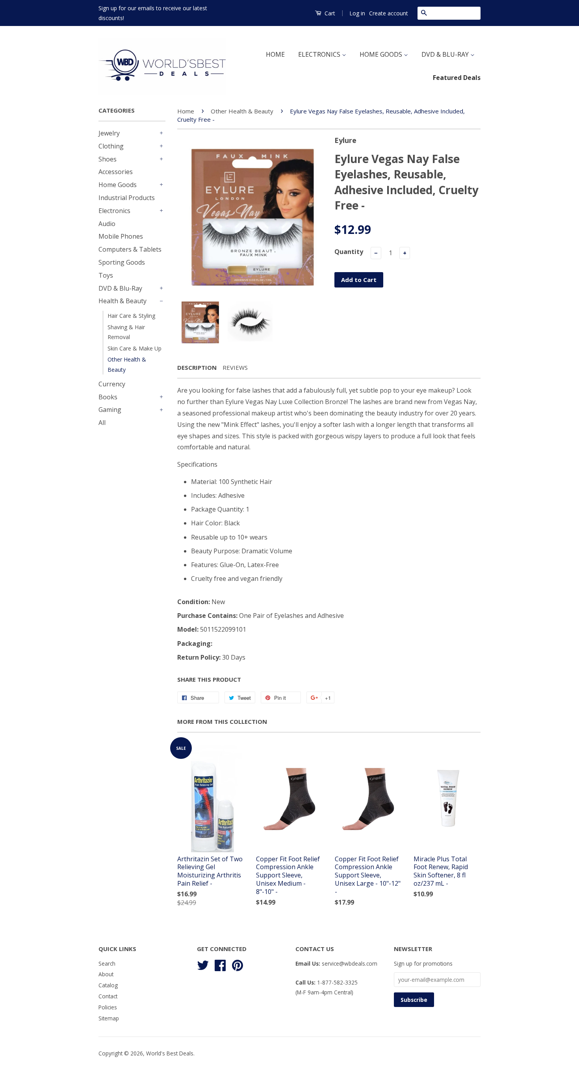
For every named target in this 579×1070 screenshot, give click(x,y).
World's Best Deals (169, 1053)
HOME (275, 54)
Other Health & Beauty (127, 364)
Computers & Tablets (129, 249)
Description (197, 367)
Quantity (348, 251)
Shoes (107, 159)
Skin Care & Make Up (134, 348)
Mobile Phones (120, 236)
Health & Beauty (122, 301)
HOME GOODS (382, 54)
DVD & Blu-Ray (120, 288)
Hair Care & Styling (131, 315)
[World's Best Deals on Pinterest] (237, 964)
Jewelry (109, 133)
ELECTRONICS (320, 54)
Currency (111, 384)
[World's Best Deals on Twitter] (203, 964)
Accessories (115, 171)
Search (106, 963)
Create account (388, 13)
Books (107, 397)
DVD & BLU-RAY (445, 54)
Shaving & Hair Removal (126, 332)
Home (185, 111)
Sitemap (108, 1018)
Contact (107, 996)
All (102, 422)
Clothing (111, 146)
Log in (357, 13)
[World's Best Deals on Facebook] (220, 964)
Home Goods (117, 184)
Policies (107, 1007)
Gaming (109, 409)
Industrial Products (126, 197)
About (105, 974)
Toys (105, 275)
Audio (106, 223)
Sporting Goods (121, 262)
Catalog (108, 985)
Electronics (114, 210)
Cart (329, 13)
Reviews (235, 367)
